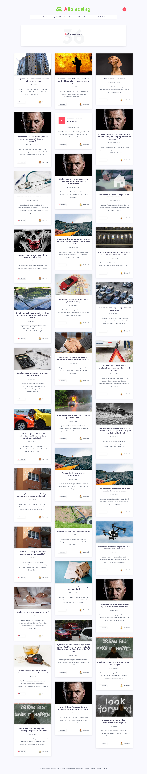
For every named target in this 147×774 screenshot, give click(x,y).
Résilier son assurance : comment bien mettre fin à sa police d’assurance (73, 181)
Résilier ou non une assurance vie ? (33, 612)
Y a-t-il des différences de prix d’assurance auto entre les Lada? (73, 708)
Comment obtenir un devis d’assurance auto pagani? (114, 721)
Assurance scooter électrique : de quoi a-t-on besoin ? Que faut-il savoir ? (33, 139)
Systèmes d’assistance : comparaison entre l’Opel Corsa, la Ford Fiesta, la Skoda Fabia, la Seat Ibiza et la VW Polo (73, 648)
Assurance (92, 17)
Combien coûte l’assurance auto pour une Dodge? (114, 663)
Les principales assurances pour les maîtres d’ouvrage (33, 80)
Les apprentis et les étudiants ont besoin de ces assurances (114, 490)
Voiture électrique (69, 17)
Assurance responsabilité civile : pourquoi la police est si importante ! (73, 359)
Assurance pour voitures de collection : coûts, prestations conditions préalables (32, 436)
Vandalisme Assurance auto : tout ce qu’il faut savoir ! (73, 416)
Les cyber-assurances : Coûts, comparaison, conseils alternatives (32, 495)
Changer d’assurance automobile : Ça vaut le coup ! (73, 301)
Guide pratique (82, 17)
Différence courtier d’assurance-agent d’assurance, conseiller (114, 606)
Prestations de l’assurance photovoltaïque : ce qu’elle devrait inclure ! (114, 368)
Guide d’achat (102, 17)
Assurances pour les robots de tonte (73, 531)
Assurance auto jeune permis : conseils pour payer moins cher (33, 730)
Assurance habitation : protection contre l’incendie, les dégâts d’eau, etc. (73, 81)
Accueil (35, 17)
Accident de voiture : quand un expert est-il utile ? (32, 256)
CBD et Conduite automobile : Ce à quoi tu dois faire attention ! (114, 254)
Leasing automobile (56, 17)
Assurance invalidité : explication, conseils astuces (114, 196)
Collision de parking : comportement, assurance (114, 309)
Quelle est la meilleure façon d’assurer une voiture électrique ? (32, 672)
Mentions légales (96, 768)
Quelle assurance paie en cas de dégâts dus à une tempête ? (32, 553)
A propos (111, 17)
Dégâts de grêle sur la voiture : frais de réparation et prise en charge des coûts (32, 315)
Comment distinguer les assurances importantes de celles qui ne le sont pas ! (73, 241)
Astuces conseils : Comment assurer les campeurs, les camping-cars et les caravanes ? (114, 137)
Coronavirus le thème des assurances (33, 197)
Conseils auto (44, 17)
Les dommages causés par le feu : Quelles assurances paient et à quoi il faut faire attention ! (114, 431)
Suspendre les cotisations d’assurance (73, 474)
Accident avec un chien (114, 79)
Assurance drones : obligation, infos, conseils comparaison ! (114, 548)
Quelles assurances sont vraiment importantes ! (32, 374)
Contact (104, 768)
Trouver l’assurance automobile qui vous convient (73, 588)
